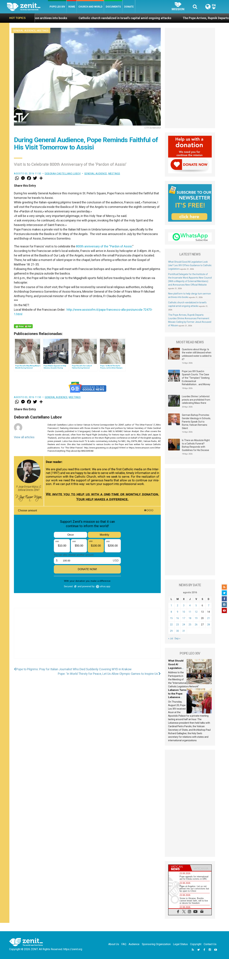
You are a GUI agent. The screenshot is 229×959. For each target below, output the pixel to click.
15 (171, 618)
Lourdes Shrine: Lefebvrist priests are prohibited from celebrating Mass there (196, 399)
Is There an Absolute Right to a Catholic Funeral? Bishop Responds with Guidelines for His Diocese (196, 445)
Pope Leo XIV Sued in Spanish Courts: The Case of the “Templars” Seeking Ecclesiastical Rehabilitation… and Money (196, 378)
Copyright (195, 944)
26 (196, 624)
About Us (113, 944)
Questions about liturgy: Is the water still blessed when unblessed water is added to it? (197, 354)
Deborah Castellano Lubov (63, 173)
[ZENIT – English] (27, 7)
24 (183, 624)
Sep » (177, 638)
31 (183, 631)
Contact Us (210, 944)
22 (171, 624)
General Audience (24, 30)
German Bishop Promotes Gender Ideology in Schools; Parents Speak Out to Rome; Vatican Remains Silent (196, 421)
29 (171, 631)
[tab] (179, 868)
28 (208, 624)
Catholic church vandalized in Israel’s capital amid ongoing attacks (76, 18)
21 (208, 618)
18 (190, 618)
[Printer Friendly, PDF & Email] (23, 326)
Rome (71, 6)
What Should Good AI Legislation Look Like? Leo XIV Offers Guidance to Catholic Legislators (190, 265)
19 (196, 618)
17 (183, 618)
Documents (113, 6)
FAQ (123, 944)
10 (183, 611)
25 (190, 624)
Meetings (43, 30)
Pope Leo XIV (57, 6)
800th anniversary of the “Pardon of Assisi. (104, 246)
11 (190, 611)
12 (196, 611)
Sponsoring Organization (156, 944)
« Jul (170, 638)
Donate (129, 6)
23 (177, 624)
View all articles (24, 437)
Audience (134, 944)
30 (177, 631)
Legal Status (180, 944)
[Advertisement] (87, 636)
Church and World (90, 6)
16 (177, 618)
